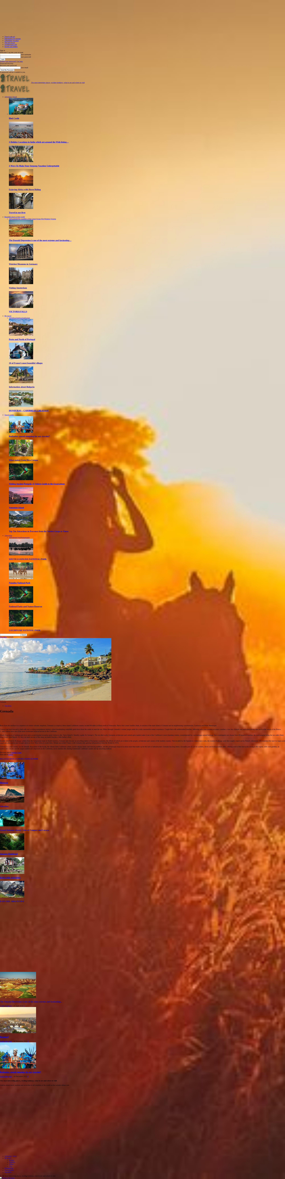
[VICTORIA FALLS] (21, 307)
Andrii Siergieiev (6, 1006)
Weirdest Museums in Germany (23, 264)
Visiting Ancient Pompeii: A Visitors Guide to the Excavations (37, 484)
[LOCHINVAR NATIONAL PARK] (21, 626)
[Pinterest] (20, 718)
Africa (13, 318)
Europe (27, 318)
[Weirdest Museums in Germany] (21, 260)
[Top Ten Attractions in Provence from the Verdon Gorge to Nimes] (21, 527)
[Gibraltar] (12, 802)
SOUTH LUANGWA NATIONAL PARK (28, 559)
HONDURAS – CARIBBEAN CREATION (28, 410)
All (10, 219)
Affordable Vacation (11, 41)
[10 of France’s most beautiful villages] (21, 359)
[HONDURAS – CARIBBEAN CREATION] (21, 406)
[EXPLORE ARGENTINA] (12, 897)
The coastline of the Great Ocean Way (30, 219)
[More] (53, 718)
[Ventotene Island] (21, 503)
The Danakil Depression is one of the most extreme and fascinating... (31, 1001)
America (19, 318)
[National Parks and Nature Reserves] (21, 602)
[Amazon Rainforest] (12, 849)
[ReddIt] (28, 718)
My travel (7, 316)
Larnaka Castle (16, 752)
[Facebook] (4, 718)
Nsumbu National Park (19, 583)
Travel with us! (9, 37)
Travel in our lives (17, 212)
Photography (25, 538)
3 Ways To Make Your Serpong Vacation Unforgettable (34, 166)
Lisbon (10, 754)
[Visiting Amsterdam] (21, 283)
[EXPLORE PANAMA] (12, 873)
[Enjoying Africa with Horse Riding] (21, 185)
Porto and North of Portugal (22, 339)
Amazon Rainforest (9, 854)
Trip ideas (3, 637)
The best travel (9, 43)
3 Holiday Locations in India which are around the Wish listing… (39, 142)
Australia (14, 219)
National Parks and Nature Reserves (25, 606)
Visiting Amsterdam (18, 288)
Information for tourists (12, 39)
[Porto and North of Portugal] (21, 335)
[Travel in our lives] (21, 208)
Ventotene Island (16, 507)
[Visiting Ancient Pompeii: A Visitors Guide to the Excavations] (21, 479)
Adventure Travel (10, 97)
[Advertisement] (16, 938)
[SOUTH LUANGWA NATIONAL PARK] (21, 555)
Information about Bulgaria (22, 387)
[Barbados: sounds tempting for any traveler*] (21, 432)
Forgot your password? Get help (11, 61)
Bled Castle (14, 118)
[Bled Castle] (21, 114)
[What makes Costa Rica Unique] (21, 456)
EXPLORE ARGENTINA (12, 901)
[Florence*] (18, 1032)
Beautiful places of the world (14, 217)
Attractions (8, 536)
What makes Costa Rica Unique (23, 460)
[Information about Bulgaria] (21, 382)
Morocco (4, 782)
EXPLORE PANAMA (10, 877)
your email (24, 68)
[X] (12, 718)
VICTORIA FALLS (18, 311)
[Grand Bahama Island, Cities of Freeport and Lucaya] (12, 826)
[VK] (44, 718)
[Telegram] (36, 718)
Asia (23, 318)
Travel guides (9, 415)
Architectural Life (10, 45)
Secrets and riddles (11, 47)
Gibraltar (4, 806)
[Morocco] (12, 778)
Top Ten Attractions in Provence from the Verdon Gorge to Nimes (38, 531)
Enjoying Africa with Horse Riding (25, 189)
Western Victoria (50, 219)
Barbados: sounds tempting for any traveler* (29, 436)
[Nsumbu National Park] (21, 578)
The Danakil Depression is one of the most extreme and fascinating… (40, 240)
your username (26, 55)
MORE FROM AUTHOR (28, 759)
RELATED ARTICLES (9, 759)
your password (26, 57)
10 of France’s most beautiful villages (26, 363)
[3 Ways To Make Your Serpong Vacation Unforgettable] (21, 161)
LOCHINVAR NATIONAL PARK (25, 630)
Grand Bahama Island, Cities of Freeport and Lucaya (24, 830)
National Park (16, 538)
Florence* (4, 1037)
